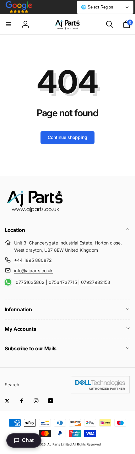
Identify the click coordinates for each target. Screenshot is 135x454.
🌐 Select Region (97, 7)
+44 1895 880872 (33, 260)
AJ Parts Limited (59, 444)
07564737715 (63, 282)
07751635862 (30, 282)
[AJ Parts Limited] (34, 213)
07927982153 (95, 282)
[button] (8, 24)
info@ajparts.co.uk (33, 270)
